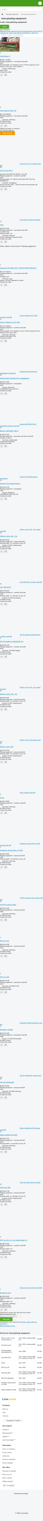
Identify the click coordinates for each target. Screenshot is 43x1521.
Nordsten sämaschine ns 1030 (11, 850)
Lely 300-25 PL (5, 587)
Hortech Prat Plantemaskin (10, 484)
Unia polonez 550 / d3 (8, 111)
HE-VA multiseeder (7, 1082)
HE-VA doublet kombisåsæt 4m (11, 641)
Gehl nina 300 (5, 1188)
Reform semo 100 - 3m (8, 536)
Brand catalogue (7, 1463)
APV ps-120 (4, 941)
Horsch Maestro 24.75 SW (10, 322)
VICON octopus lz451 (8, 905)
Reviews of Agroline (8, 1459)
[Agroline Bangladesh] (13, 3)
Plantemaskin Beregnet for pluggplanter (14, 378)
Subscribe (6, 1319)
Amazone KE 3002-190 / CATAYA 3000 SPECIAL (18, 268)
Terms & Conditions (8, 1449)
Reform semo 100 (6, 747)
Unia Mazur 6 (5, 56)
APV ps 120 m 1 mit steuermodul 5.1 (13, 1240)
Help (3, 1412)
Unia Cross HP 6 (6, 171)
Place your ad (7, 133)
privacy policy (26, 1322)
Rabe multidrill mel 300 (8, 1135)
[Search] (40, 9)
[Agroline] (2, 14)
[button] (40, 3)
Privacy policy (7, 1452)
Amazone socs (5, 1293)
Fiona (2, 798)
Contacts (5, 1416)
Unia (1, 225)
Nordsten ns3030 (6, 1030)
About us (5, 1409)
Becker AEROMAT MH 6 (9, 431)
